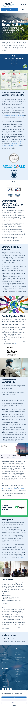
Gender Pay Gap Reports (10, 639)
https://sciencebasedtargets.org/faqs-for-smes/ (13, 488)
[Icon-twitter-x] (6, 689)
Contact (17, 667)
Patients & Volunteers (5, 667)
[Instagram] (8, 689)
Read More (14, 705)
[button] (22, 4)
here (20, 141)
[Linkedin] (11, 689)
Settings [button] (14, 702)
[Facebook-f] (3, 689)
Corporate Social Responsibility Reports (14, 641)
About (3, 648)
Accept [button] (14, 697)
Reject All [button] (14, 700)
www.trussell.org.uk (21, 557)
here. (15, 343)
